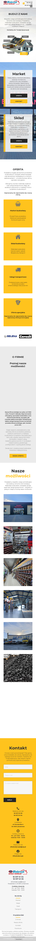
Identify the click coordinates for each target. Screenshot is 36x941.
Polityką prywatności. (18, 937)
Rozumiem (19, 939)
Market (18, 900)
